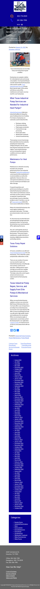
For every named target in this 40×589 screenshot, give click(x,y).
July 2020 (17, 473)
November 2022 (19, 423)
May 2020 (17, 476)
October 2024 (18, 384)
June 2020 (17, 475)
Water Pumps (18, 539)
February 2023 (19, 417)
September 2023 (19, 404)
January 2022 (18, 441)
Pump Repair (14, 38)
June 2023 (17, 410)
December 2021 (19, 443)
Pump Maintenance (15, 338)
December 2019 (19, 486)
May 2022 (17, 434)
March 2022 (18, 438)
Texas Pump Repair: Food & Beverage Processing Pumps (25, 345)
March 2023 (18, 415)
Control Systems (11, 571)
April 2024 (17, 393)
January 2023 (18, 419)
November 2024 (19, 382)
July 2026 (17, 362)
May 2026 (17, 365)
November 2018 (19, 506)
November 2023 (19, 400)
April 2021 (17, 458)
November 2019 (19, 488)
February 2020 (19, 482)
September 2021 (19, 449)
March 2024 (18, 395)
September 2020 (19, 469)
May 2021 (17, 456)
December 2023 (19, 399)
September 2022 (19, 426)
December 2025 (19, 367)
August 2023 (18, 406)
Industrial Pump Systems (22, 336)
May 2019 (17, 497)
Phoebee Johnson (14, 49)
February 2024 (19, 397)
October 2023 (18, 402)
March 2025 (18, 375)
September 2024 (19, 386)
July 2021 (17, 452)
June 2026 (17, 364)
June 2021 (17, 454)
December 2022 (19, 421)
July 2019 (17, 493)
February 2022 (19, 439)
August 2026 (18, 360)
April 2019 (17, 499)
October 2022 (18, 425)
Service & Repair (11, 574)
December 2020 (19, 464)
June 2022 (17, 432)
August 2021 (18, 450)
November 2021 (19, 445)
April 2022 (17, 436)
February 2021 (19, 462)
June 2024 (17, 389)
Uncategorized (19, 533)
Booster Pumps (19, 522)
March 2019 (18, 501)
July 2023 (17, 408)
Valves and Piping (11, 578)
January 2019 (18, 504)
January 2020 (18, 484)
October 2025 (18, 369)
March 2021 (18, 460)
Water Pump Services (20, 537)
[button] (18, 25)
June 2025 (17, 373)
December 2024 (19, 380)
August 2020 (18, 471)
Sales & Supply (10, 576)
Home (7, 38)
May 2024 (17, 391)
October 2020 (18, 467)
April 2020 (17, 478)
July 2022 (17, 430)
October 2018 (18, 508)
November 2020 (19, 465)
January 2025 (18, 378)
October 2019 (18, 489)
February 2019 (19, 502)
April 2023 (17, 414)
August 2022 (18, 428)
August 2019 (18, 491)
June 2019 (17, 495)
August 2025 (18, 371)
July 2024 (17, 388)
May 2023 (17, 412)
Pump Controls (19, 527)
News (16, 526)
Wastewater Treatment (21, 535)
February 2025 (19, 376)
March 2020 (18, 480)
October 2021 (18, 447)
